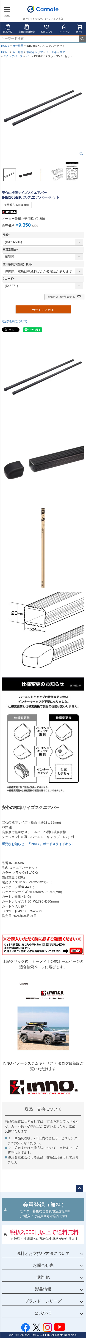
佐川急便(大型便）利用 (18, 264)
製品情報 (43, 1289)
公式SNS (43, 1313)
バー (28, 56)
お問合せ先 (43, 1265)
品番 (7, 235)
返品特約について (15, 321)
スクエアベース (13, 56)
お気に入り (46, 31)
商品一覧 (7, 31)
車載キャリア (34, 52)
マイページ (64, 31)
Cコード (9, 278)
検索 (82, 38)
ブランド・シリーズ (43, 1301)
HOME (5, 45)
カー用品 (17, 45)
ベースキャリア (55, 52)
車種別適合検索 (27, 31)
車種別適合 (11, 249)
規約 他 (43, 1277)
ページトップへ (79, 1188)
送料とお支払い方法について (43, 1253)
